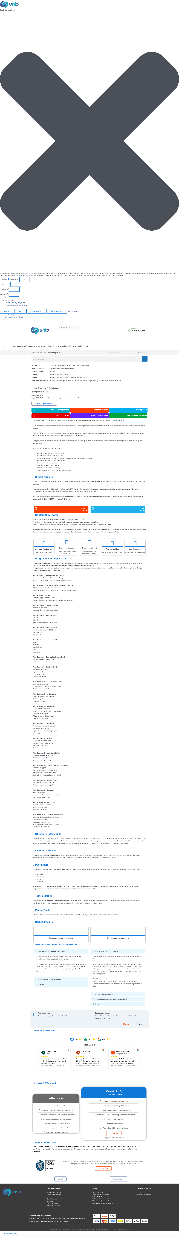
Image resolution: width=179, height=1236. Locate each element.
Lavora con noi (98, 1203)
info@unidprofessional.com (102, 1199)
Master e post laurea (54, 1192)
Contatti (110, 1201)
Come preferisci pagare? (39, 388)
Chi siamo (96, 1201)
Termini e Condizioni (53, 1205)
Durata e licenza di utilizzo (104, 994)
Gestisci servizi (10, 300)
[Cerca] (145, 359)
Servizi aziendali (52, 1203)
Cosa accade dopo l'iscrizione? (49, 979)
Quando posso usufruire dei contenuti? (52, 951)
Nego (20, 311)
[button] (89, 141)
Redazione (109, 1203)
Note (97, 1004)
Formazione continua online (116, 353)
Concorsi (50, 1201)
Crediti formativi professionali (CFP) (108, 951)
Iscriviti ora (114, 1133)
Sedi (103, 1201)
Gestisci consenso (10, 1233)
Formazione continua (54, 1194)
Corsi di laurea (52, 1199)
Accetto (7, 311)
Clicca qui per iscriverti (44, 403)
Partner (41, 984)
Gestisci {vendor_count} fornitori (15, 303)
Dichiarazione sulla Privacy (14, 317)
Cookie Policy (9, 315)
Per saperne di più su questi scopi (16, 305)
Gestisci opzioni (10, 298)
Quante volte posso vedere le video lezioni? (111, 999)
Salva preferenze (57, 311)
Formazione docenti (53, 1197)
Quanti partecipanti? (38, 392)
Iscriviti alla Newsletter (143, 1194)
